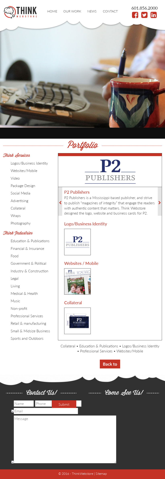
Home (52, 11)
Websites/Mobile (130, 350)
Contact (110, 11)
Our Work (72, 11)
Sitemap (101, 473)
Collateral (68, 345)
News (92, 11)
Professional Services (96, 350)
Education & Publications (98, 345)
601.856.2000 (144, 8)
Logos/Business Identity (140, 345)
